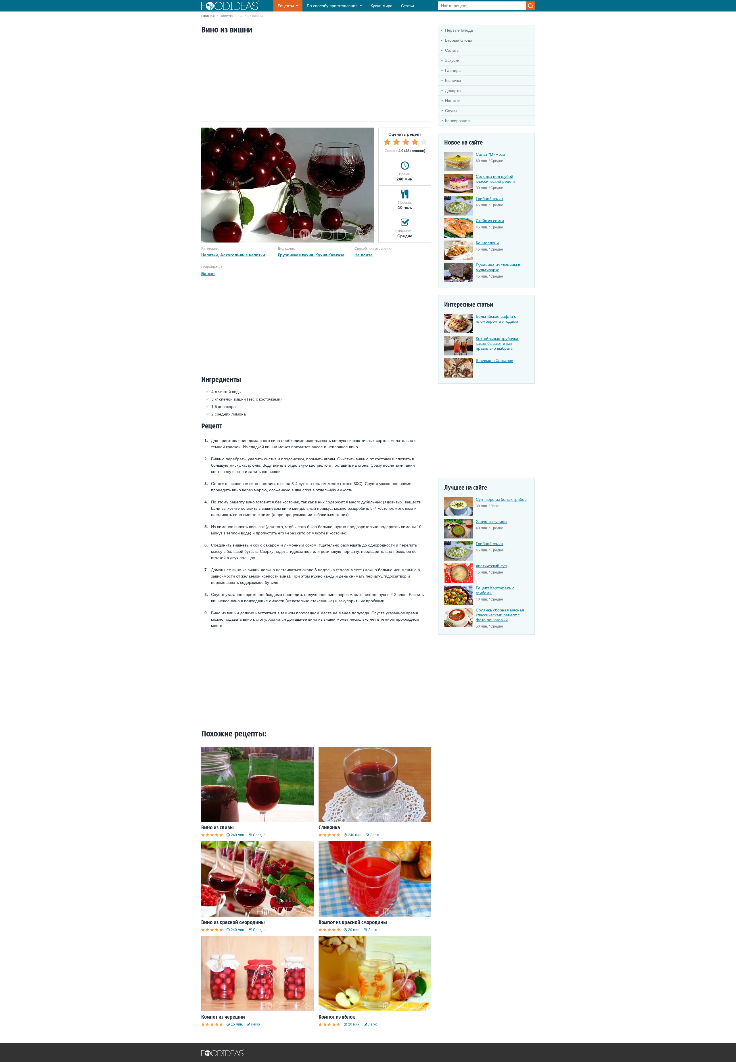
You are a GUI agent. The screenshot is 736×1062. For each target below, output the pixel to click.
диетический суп (491, 565)
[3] (405, 141)
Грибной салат (489, 198)
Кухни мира (381, 5)
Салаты (452, 50)
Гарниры (453, 70)
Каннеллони (487, 243)
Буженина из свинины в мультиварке (498, 267)
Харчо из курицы (491, 521)
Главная (208, 16)
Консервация (457, 120)
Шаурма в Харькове (494, 360)
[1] (387, 141)
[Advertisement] (316, 78)
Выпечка (453, 80)
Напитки (226, 16)
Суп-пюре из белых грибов (501, 499)
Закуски (452, 60)
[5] (424, 141)
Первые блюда (459, 30)
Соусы (451, 110)
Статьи (407, 5)
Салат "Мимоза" (491, 154)
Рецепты (286, 5)
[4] (414, 141)
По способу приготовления (332, 5)
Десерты (453, 90)
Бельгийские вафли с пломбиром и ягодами (497, 319)
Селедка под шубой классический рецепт (495, 179)
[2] (396, 141)
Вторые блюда (458, 40)
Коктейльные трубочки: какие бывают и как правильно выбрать (497, 343)
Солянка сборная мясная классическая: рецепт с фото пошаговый (500, 615)
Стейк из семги (490, 220)
